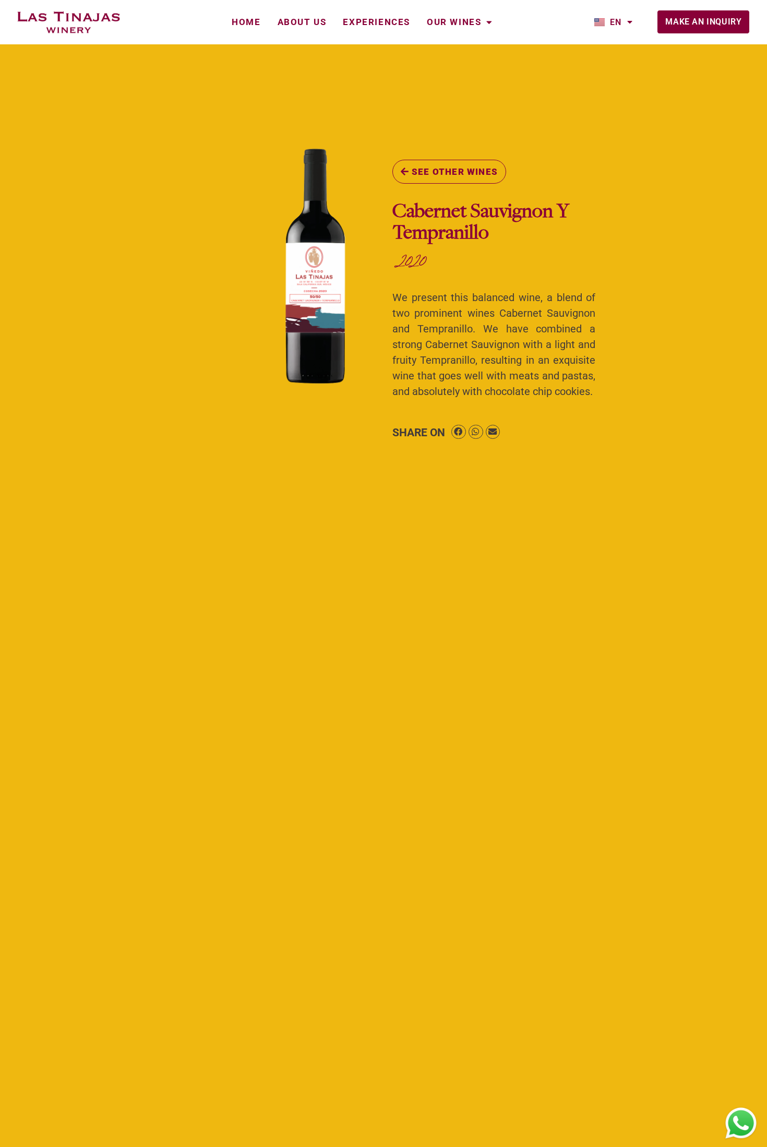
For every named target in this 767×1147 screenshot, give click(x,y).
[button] (458, 432)
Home (246, 22)
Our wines (454, 22)
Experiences (376, 22)
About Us (302, 22)
